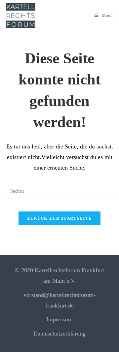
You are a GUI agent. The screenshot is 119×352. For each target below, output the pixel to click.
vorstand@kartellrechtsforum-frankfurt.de (59, 300)
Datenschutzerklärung (59, 333)
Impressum (59, 319)
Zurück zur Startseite (59, 218)
